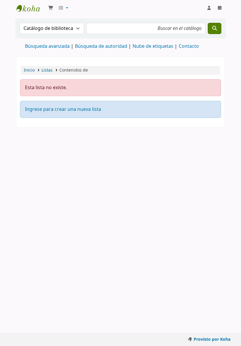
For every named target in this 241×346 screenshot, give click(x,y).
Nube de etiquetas (153, 46)
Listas (47, 70)
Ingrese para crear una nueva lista (63, 109)
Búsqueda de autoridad (101, 46)
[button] (51, 8)
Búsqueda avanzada (47, 46)
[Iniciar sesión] (209, 8)
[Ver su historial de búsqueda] (220, 8)
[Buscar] (214, 28)
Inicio (29, 70)
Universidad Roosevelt (31, 8)
